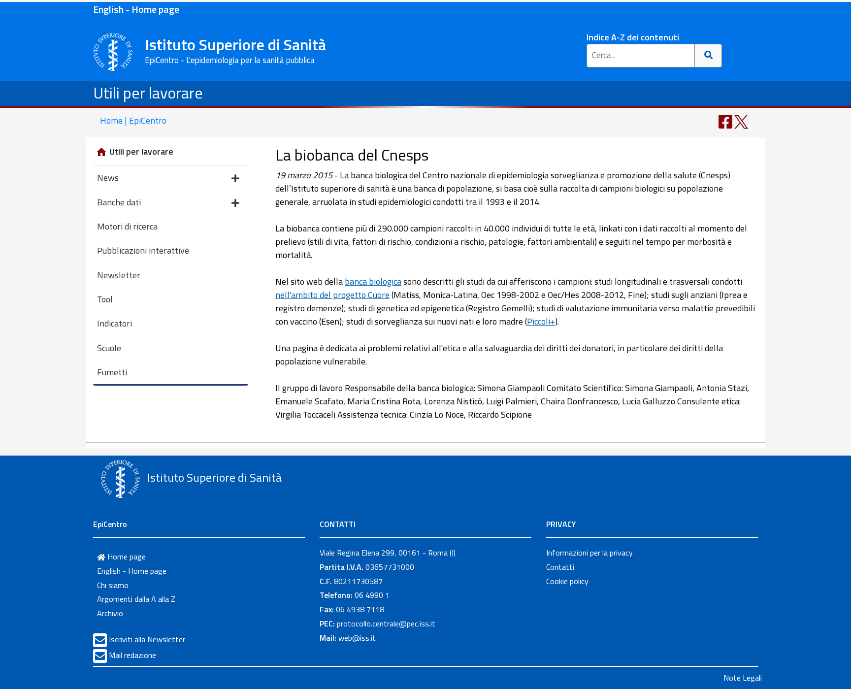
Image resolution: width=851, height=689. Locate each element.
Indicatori (114, 323)
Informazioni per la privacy (589, 552)
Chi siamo (113, 585)
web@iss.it (357, 638)
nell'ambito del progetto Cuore (332, 294)
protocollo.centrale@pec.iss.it (386, 623)
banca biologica (373, 281)
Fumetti (112, 372)
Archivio (110, 613)
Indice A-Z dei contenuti (633, 37)
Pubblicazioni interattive (143, 250)
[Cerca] (708, 55)
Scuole (109, 348)
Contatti (560, 567)
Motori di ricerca (127, 226)
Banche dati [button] (119, 202)
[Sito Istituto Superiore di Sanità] (120, 479)
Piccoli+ (541, 321)
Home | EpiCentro (133, 120)
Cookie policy (567, 581)
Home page (125, 556)
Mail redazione (132, 655)
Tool (105, 299)
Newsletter (118, 275)
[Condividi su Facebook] (725, 121)
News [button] (108, 177)
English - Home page (136, 9)
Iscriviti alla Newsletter (147, 639)
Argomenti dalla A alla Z (136, 599)
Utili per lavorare (148, 92)
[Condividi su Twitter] (741, 121)
